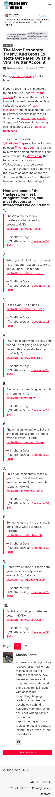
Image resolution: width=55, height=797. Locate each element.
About (34, 782)
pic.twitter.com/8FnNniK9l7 (24, 535)
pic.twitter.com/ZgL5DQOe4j (25, 619)
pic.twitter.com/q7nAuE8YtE (25, 490)
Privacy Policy (41, 788)
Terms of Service (17, 788)
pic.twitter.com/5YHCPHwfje (25, 309)
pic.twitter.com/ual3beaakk (24, 228)
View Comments (27, 752)
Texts (7, 45)
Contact (45, 794)
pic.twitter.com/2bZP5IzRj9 (24, 357)
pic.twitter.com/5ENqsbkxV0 (25, 273)
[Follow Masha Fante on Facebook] (18, 742)
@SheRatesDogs (14, 143)
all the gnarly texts (33, 118)
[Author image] (4, 68)
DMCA (46, 782)
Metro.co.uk (34, 156)
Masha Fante (17, 68)
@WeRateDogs (24, 147)
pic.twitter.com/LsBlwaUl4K (24, 397)
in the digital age (23, 76)
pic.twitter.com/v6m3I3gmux (25, 442)
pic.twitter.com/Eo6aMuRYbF (25, 579)
